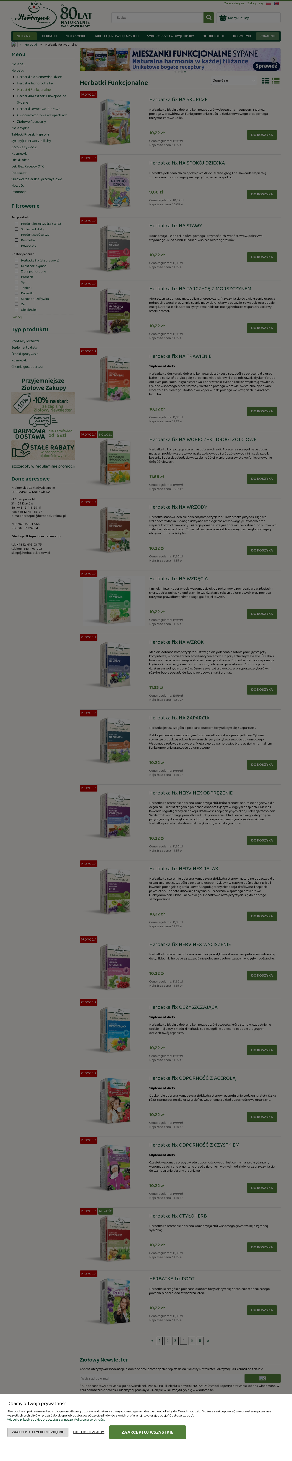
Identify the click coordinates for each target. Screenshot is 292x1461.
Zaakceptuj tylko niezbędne (38, 1432)
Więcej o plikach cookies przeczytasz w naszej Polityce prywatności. (56, 1419)
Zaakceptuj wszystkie (147, 1432)
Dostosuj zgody (88, 1432)
